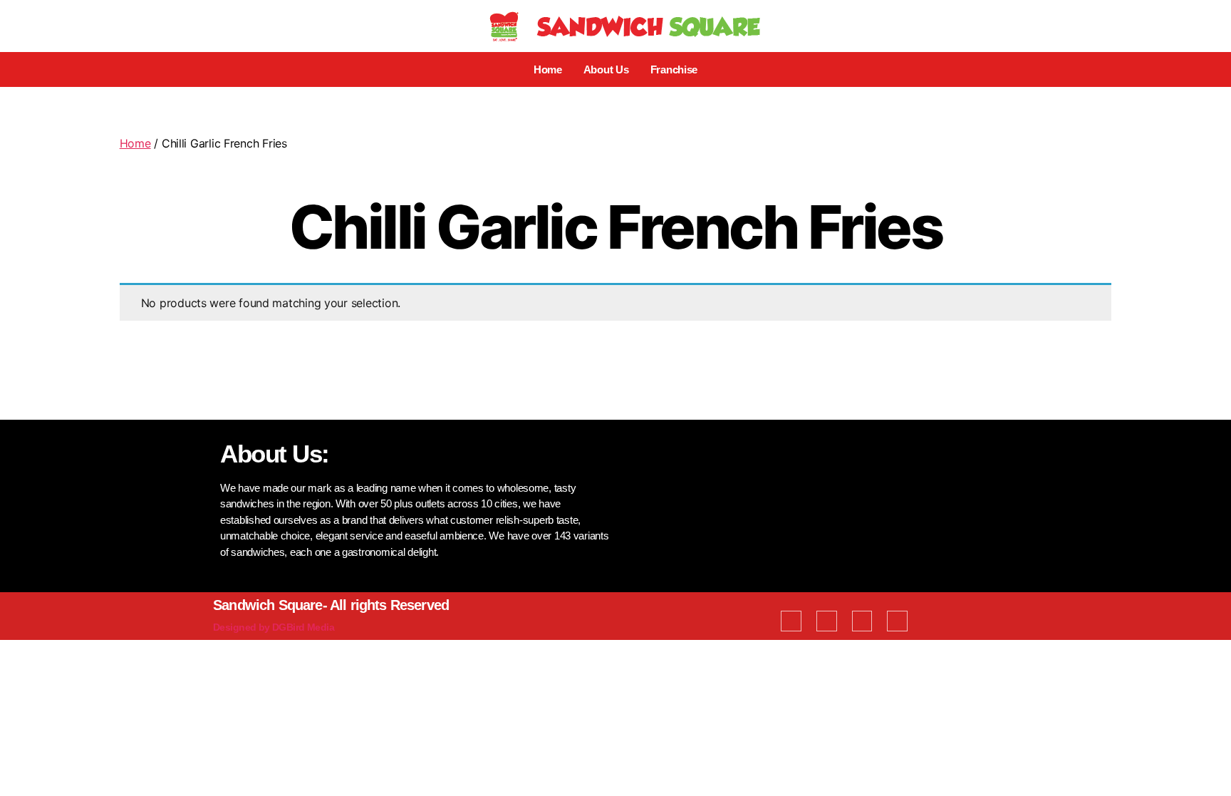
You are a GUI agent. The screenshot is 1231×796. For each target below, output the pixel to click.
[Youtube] (862, 621)
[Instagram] (897, 621)
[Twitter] (826, 621)
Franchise (674, 69)
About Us (606, 69)
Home (548, 69)
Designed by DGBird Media (273, 627)
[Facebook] (791, 621)
